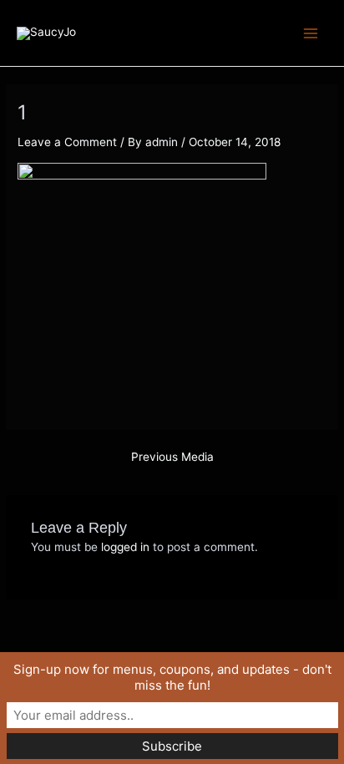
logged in (125, 547)
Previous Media (172, 457)
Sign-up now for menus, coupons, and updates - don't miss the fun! (172, 677)
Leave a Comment (67, 142)
